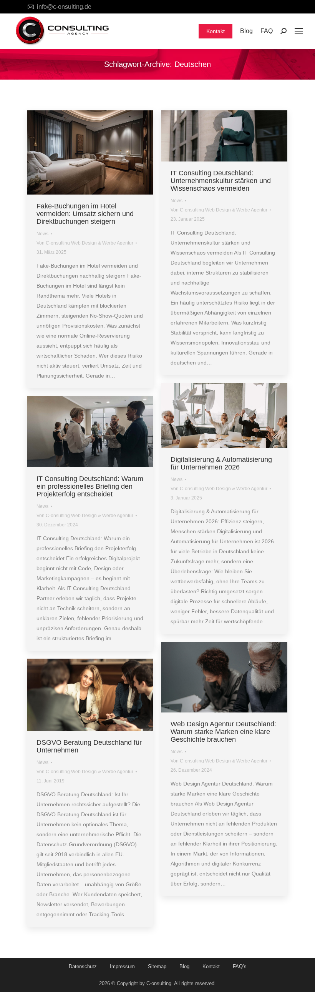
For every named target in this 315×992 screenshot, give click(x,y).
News (42, 233)
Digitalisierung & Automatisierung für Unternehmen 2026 (221, 463)
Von (84, 243)
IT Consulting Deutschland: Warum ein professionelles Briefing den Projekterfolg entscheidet (89, 486)
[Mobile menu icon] (298, 31)
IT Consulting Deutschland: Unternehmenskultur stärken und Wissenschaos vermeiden (221, 180)
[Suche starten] (283, 31)
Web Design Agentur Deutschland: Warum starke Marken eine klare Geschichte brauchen (223, 731)
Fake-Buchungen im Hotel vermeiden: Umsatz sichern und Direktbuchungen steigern (85, 213)
